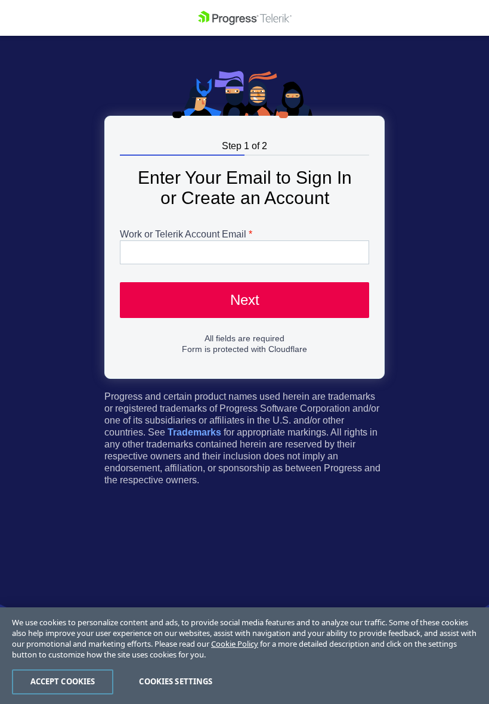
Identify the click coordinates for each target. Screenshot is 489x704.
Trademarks (194, 432)
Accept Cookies (62, 681)
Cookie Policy (234, 643)
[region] (244, 655)
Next (244, 300)
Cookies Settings (175, 681)
